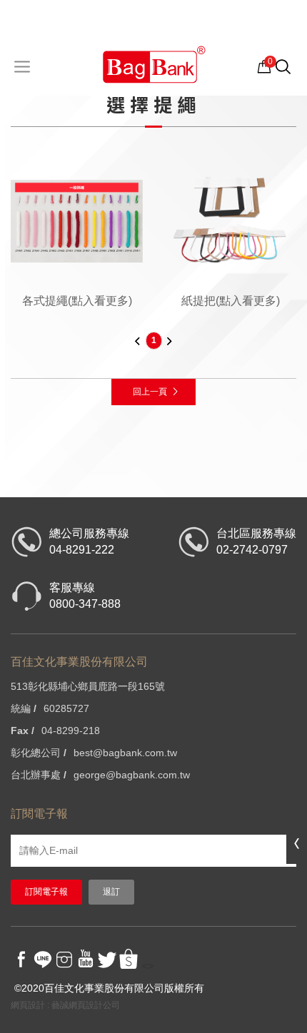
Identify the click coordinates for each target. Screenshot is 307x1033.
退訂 (111, 892)
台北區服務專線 (256, 541)
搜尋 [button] (290, 73)
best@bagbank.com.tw (125, 752)
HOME (153, 63)
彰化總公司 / (38, 752)
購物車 (264, 65)
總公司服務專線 (89, 541)
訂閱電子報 (46, 892)
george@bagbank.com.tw (132, 774)
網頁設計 (28, 1005)
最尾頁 (170, 340)
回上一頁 (150, 392)
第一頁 (138, 340)
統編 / (23, 708)
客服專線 (85, 595)
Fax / (22, 730)
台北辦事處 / (38, 774)
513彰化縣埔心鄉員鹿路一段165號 (88, 686)
